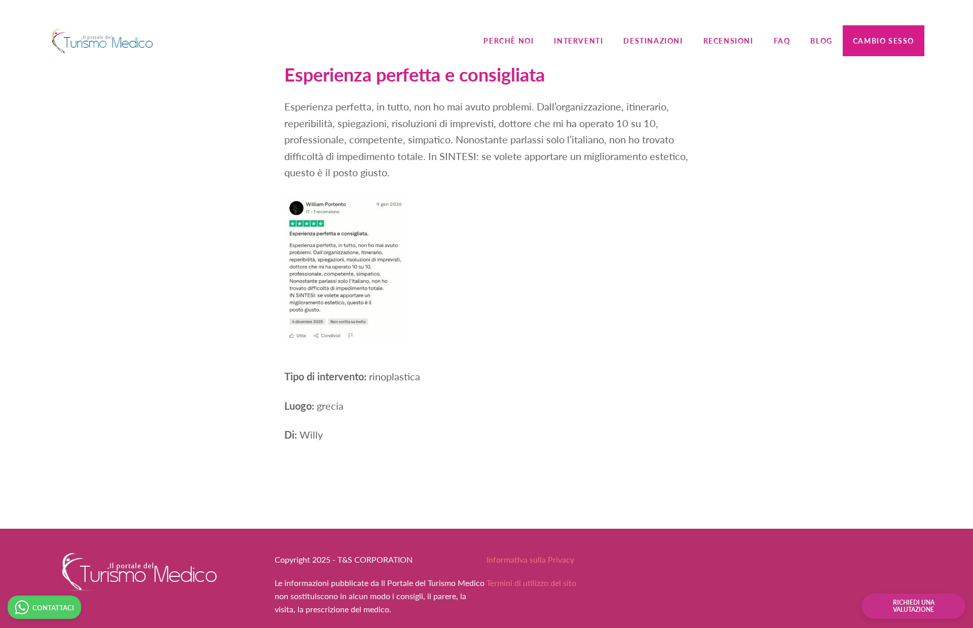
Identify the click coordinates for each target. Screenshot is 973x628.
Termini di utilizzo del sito (531, 582)
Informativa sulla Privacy (530, 559)
